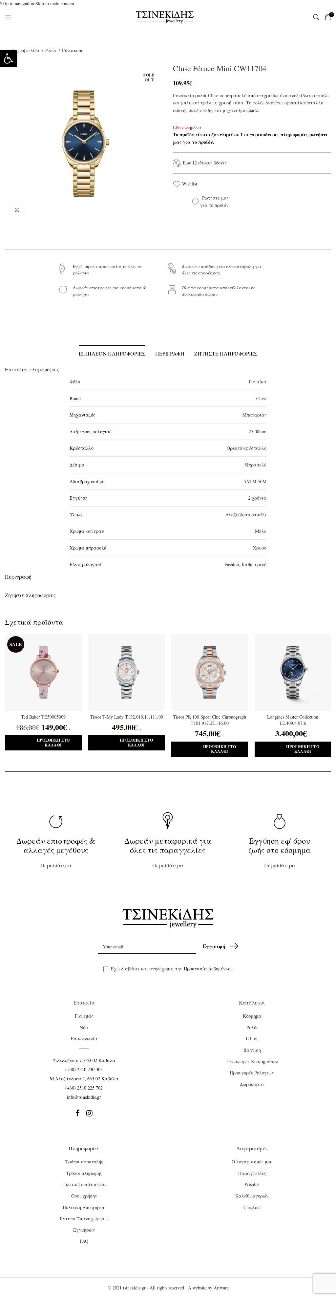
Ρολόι (51, 50)
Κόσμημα (252, 1016)
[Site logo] (165, 16)
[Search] (315, 17)
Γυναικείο (72, 50)
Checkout (252, 1207)
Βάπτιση (252, 1050)
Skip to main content (54, 3)
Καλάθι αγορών (252, 1196)
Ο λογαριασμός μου (252, 1161)
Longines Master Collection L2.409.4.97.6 (292, 720)
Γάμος (252, 1038)
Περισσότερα (55, 852)
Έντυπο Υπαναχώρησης (84, 1218)
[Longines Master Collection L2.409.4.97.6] (293, 672)
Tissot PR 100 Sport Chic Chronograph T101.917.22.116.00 (209, 720)
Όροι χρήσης (84, 1196)
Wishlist (189, 184)
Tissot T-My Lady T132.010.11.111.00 (126, 717)
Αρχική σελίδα (25, 50)
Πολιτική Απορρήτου (84, 1207)
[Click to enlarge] (17, 209)
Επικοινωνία (84, 1038)
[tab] (112, 352)
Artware (221, 1288)
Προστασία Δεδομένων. (208, 968)
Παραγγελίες (252, 1173)
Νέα (84, 1027)
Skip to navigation (17, 3)
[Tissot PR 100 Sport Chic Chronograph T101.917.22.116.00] (209, 672)
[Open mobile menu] (8, 17)
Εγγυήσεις (84, 1230)
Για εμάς (84, 1016)
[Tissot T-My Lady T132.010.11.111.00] (126, 672)
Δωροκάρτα (252, 1084)
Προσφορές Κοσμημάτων (252, 1061)
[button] (8, 58)
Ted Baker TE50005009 (43, 717)
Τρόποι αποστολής (84, 1161)
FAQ (84, 1241)
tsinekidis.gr (134, 1288)
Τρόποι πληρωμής (84, 1173)
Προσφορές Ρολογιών (252, 1073)
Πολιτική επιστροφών (84, 1184)
